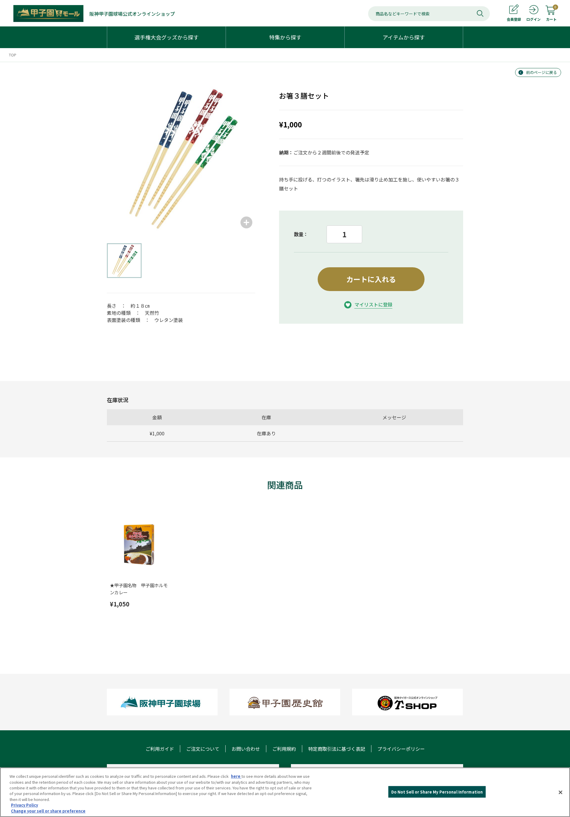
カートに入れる (371, 279)
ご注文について (202, 748)
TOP (12, 55)
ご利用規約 (284, 748)
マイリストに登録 (373, 304)
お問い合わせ (246, 748)
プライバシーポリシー (401, 748)
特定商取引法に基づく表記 (336, 748)
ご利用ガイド (159, 748)
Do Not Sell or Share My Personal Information (437, 791)
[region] (285, 792)
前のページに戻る (541, 72)
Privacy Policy (24, 805)
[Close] (560, 792)
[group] (181, 157)
